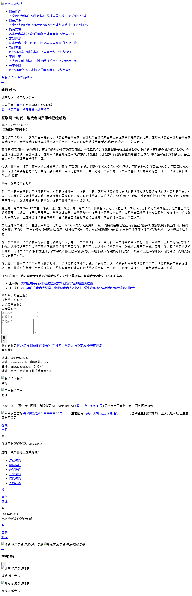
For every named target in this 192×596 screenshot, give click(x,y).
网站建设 (15, 20)
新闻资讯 (15, 47)
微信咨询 (10, 77)
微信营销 (15, 29)
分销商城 (80, 345)
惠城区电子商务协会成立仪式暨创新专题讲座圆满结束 (57, 283)
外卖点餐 (52, 34)
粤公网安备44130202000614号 (42, 413)
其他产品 (15, 483)
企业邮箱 (83, 25)
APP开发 (71, 43)
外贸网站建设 (65, 25)
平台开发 (37, 43)
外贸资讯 (65, 52)
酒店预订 (68, 34)
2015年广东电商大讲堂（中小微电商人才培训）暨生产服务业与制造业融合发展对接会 (78, 288)
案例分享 (15, 56)
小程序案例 (69, 61)
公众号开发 (54, 43)
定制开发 (15, 38)
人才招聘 (34, 70)
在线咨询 (26, 77)
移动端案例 (51, 61)
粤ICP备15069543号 (89, 405)
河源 (109, 413)
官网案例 (18, 61)
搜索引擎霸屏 (65, 345)
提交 (4, 339)
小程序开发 (19, 43)
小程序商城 (19, 34)
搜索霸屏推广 (59, 16)
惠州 (89, 413)
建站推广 (34, 52)
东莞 (103, 413)
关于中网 (15, 65)
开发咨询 (15, 474)
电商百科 (50, 52)
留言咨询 (65, 70)
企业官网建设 (21, 25)
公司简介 (18, 70)
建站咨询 (15, 460)
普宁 (116, 413)
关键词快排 (78, 16)
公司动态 (18, 52)
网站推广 (15, 11)
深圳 (96, 413)
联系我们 (50, 70)
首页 (19, 105)
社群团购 (37, 34)
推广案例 (34, 61)
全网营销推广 (21, 16)
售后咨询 (15, 478)
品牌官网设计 (43, 25)
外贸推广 (40, 16)
